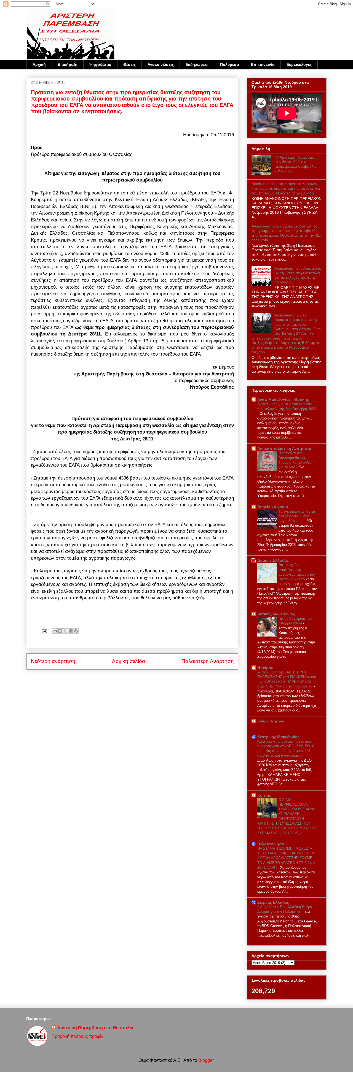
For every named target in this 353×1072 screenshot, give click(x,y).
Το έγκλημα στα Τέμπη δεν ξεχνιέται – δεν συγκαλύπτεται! (297, 516)
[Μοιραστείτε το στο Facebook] (70, 631)
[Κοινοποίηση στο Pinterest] (76, 631)
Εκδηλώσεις (197, 64)
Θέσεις (129, 64)
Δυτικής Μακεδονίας (276, 614)
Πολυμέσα (229, 64)
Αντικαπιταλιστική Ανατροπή (284, 448)
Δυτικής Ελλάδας (273, 560)
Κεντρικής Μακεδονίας (278, 737)
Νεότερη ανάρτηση (53, 661)
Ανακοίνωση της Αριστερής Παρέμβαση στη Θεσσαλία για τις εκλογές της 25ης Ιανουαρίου (297, 275)
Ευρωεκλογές (299, 64)
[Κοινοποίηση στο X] (65, 631)
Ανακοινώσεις (161, 64)
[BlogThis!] (60, 631)
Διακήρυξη (67, 64)
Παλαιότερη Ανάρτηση (207, 661)
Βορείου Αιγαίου (272, 507)
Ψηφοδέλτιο (100, 64)
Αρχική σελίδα (128, 661)
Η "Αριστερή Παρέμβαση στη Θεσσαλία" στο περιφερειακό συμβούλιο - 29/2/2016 (296, 164)
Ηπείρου (265, 667)
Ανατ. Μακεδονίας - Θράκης (283, 399)
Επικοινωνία (263, 64)
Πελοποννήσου (272, 844)
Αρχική (39, 64)
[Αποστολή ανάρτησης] (44, 631)
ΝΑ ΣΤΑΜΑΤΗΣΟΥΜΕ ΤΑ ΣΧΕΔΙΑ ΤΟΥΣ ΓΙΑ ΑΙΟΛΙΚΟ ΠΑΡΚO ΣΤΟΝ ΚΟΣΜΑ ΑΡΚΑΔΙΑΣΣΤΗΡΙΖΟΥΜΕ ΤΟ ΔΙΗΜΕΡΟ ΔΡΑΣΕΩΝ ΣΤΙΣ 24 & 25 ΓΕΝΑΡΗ (286, 858)
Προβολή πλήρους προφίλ (77, 1036)
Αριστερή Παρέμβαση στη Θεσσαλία (95, 1027)
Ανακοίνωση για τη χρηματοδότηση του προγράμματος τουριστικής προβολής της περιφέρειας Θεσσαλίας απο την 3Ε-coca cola (286, 233)
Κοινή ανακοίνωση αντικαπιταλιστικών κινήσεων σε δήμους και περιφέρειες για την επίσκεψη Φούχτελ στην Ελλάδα (286, 188)
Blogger (205, 1060)
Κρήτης (264, 795)
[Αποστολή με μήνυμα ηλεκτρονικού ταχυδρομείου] (55, 631)
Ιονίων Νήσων (270, 721)
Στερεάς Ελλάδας (273, 902)
